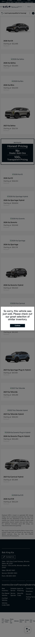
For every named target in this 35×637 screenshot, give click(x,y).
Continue (17, 325)
